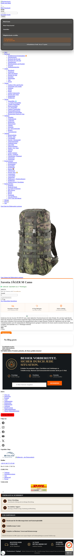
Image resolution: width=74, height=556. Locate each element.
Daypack (10, 65)
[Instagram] (3, 427)
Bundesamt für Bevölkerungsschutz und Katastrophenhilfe (24, 520)
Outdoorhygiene (12, 143)
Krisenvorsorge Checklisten (16, 182)
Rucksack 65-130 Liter (14, 60)
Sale (5, 203)
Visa (5, 475)
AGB (5, 399)
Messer (10, 151)
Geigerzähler (11, 175)
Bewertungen (6, 349)
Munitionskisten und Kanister (16, 64)
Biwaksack (11, 70)
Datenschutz (7, 403)
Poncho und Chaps (13, 94)
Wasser (6, 99)
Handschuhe (11, 96)
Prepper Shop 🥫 (13, 172)
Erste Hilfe (11, 145)
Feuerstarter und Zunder (15, 86)
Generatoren (11, 174)
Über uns (7, 395)
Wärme (6, 83)
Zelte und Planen (13, 73)
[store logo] (5, 1)
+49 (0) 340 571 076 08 (7, 463)
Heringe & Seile (12, 75)
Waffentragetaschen (13, 67)
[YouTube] (3, 436)
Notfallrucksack (12, 162)
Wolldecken (11, 98)
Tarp (9, 80)
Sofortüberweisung (9, 474)
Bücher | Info (11, 136)
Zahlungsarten (8, 401)
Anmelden (6, 29)
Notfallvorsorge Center (13, 526)
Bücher (10, 192)
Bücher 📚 (11, 169)
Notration (10, 117)
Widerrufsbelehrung (10, 409)
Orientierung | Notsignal (15, 156)
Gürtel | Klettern (12, 153)
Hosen (10, 91)
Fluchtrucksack (12, 57)
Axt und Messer (12, 196)
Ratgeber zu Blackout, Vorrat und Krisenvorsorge (21, 531)
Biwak (10, 193)
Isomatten (10, 77)
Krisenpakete (11, 164)
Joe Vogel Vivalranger (14, 188)
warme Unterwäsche (14, 93)
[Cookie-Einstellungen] (3, 553)
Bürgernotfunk (12, 135)
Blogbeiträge (6, 333)
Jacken (10, 89)
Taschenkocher (12, 132)
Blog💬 (6, 201)
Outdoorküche (12, 119)
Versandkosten (17, 291)
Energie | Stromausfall (14, 140)
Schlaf (6, 68)
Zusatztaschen (12, 62)
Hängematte (11, 78)
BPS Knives (11, 190)
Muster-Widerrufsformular (11, 411)
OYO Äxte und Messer (14, 198)
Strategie (6, 133)
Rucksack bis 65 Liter (14, 59)
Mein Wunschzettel (8, 25)
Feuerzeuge (11, 159)
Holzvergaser (12, 124)
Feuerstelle (11, 195)
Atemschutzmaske (13, 141)
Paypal (6, 479)
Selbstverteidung (12, 146)
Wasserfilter (11, 166)
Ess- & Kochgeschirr (14, 128)
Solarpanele (11, 157)
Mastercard (7, 477)
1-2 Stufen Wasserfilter (14, 102)
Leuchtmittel (11, 138)
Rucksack (7, 54)
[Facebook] (3, 432)
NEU (5, 52)
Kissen (10, 81)
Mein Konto (6, 21)
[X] (3, 441)
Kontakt (6, 398)
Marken (6, 200)
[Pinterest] (3, 445)
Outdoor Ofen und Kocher (15, 85)
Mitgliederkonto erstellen (10, 35)
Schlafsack (11, 72)
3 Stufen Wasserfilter (14, 104)
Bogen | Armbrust (13, 154)
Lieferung (7, 406)
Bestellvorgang (8, 407)
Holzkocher (11, 122)
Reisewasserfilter (13, 106)
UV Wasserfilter (12, 107)
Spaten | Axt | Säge (13, 148)
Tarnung (10, 149)
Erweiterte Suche (5, 14)
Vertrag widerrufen (7, 414)
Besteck (10, 130)
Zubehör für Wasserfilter (15, 112)
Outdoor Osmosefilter (14, 109)
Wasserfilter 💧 (12, 101)
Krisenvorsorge (8, 161)
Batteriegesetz (8, 404)
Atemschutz (11, 177)
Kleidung (10, 88)
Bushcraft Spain (12, 187)
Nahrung (6, 115)
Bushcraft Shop (8, 184)
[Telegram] (3, 423)
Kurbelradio (11, 167)
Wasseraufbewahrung (14, 111)
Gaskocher (11, 120)
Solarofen (10, 127)
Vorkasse (6, 472)
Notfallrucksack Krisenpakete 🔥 (17, 56)
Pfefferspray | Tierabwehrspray (16, 179)
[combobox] (9, 13)
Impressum (7, 396)
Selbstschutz (11, 170)
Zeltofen (10, 125)
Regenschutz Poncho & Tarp (16, 114)
